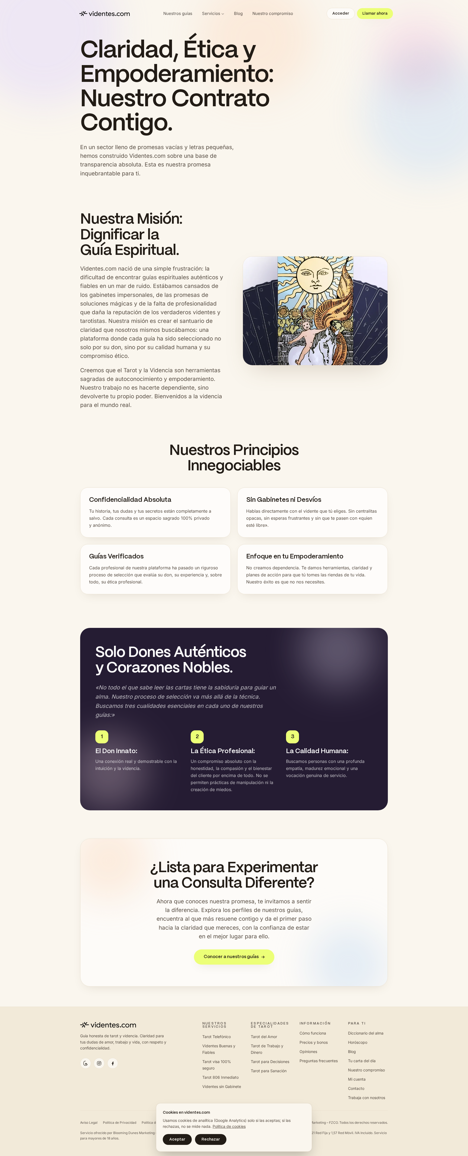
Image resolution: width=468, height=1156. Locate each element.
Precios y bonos (314, 1042)
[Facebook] (112, 1063)
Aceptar (177, 1139)
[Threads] (85, 1063)
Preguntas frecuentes (319, 1060)
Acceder (340, 13)
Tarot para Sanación (269, 1070)
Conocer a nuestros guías (231, 957)
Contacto (356, 1088)
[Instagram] (99, 1063)
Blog (238, 13)
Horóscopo (357, 1042)
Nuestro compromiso (272, 13)
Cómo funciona (313, 1033)
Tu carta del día (362, 1060)
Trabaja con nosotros (366, 1097)
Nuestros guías (177, 13)
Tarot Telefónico (216, 1036)
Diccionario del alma (366, 1033)
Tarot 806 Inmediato (220, 1077)
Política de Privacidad (119, 1122)
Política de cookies (229, 1126)
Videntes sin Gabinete (221, 1086)
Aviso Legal (89, 1122)
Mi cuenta (357, 1079)
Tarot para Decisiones (270, 1061)
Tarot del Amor (264, 1036)
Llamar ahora (375, 13)
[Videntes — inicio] (104, 13)
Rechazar (211, 1139)
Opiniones (308, 1051)
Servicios (211, 13)
